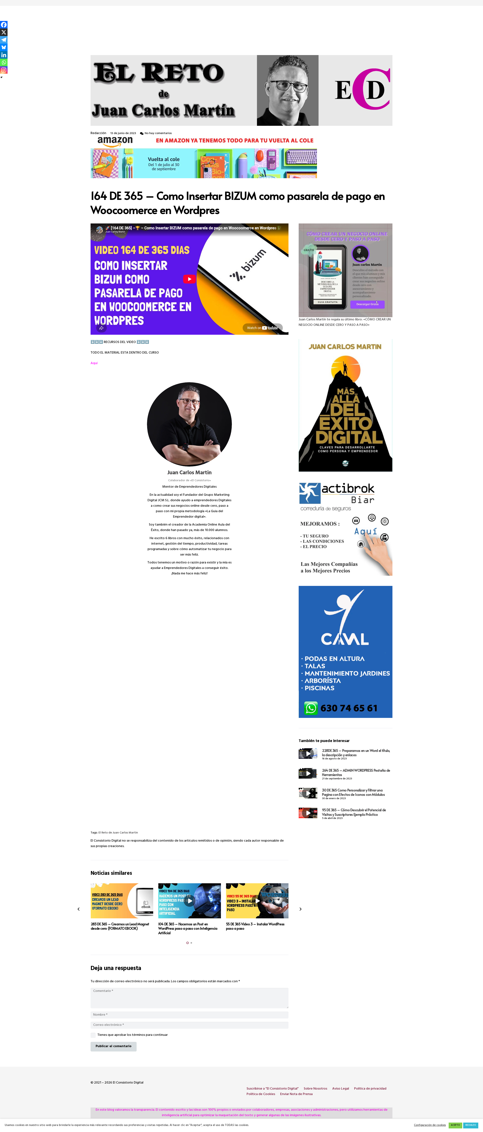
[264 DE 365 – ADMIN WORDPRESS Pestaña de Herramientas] (308, 773)
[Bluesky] (4, 47)
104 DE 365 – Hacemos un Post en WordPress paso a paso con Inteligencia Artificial (187, 928)
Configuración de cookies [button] (430, 1125)
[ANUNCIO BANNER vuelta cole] (241, 157)
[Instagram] (4, 70)
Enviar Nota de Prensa (296, 1094)
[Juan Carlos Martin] (189, 424)
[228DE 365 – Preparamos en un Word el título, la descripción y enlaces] (308, 753)
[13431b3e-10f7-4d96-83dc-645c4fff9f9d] (345, 270)
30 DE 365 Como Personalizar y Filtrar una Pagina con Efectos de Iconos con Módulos (353, 792)
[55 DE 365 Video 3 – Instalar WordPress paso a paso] (257, 900)
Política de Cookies (261, 1094)
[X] (4, 32)
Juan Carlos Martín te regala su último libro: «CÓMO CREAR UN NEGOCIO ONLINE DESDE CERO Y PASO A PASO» (345, 322)
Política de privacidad (370, 1089)
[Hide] (1, 77)
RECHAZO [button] (470, 1125)
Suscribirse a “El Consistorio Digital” (273, 1089)
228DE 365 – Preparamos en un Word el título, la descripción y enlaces (356, 752)
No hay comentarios (158, 134)
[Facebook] (4, 24)
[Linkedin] (4, 55)
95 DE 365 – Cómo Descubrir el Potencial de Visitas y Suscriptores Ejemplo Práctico (354, 812)
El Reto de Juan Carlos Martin (118, 833)
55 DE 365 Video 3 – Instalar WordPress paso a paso (255, 926)
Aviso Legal (340, 1089)
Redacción (98, 133)
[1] (345, 405)
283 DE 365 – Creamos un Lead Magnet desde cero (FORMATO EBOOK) (120, 926)
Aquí (94, 363)
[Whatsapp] (4, 62)
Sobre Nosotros (315, 1089)
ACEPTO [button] (455, 1125)
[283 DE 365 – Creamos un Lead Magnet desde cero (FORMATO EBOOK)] (122, 900)
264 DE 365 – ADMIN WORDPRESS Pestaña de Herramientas (356, 772)
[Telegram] (4, 40)
